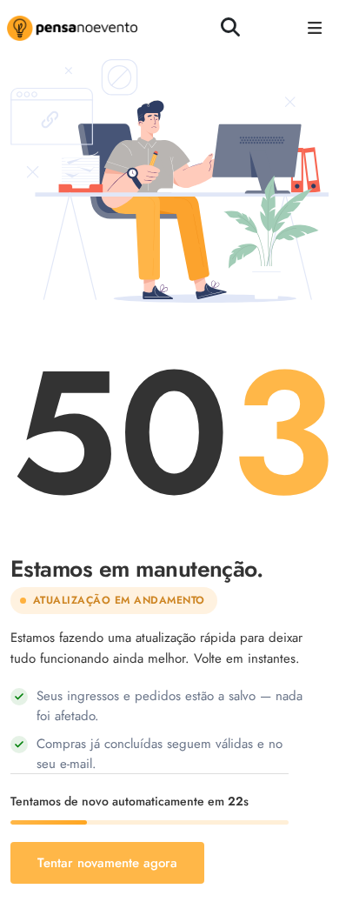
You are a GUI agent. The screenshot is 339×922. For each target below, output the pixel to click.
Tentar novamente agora (107, 862)
